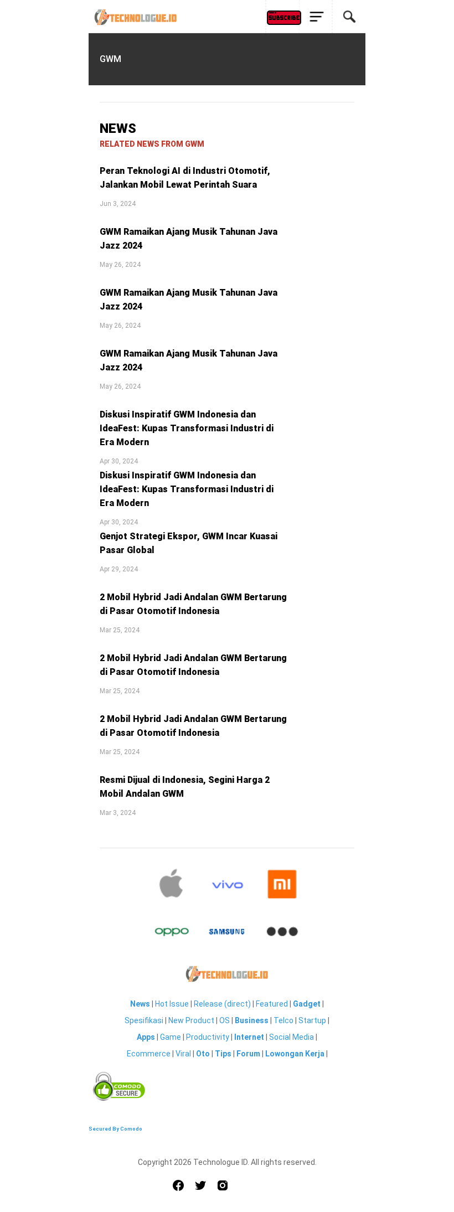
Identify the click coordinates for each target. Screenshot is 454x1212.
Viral (183, 1053)
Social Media (291, 1037)
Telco (283, 1020)
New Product (191, 1020)
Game (170, 1037)
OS (224, 1020)
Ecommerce (149, 1053)
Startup (312, 1020)
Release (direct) (222, 1003)
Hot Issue (172, 1003)
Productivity (207, 1037)
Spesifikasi (144, 1020)
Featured (272, 1003)
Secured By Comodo (115, 1129)
